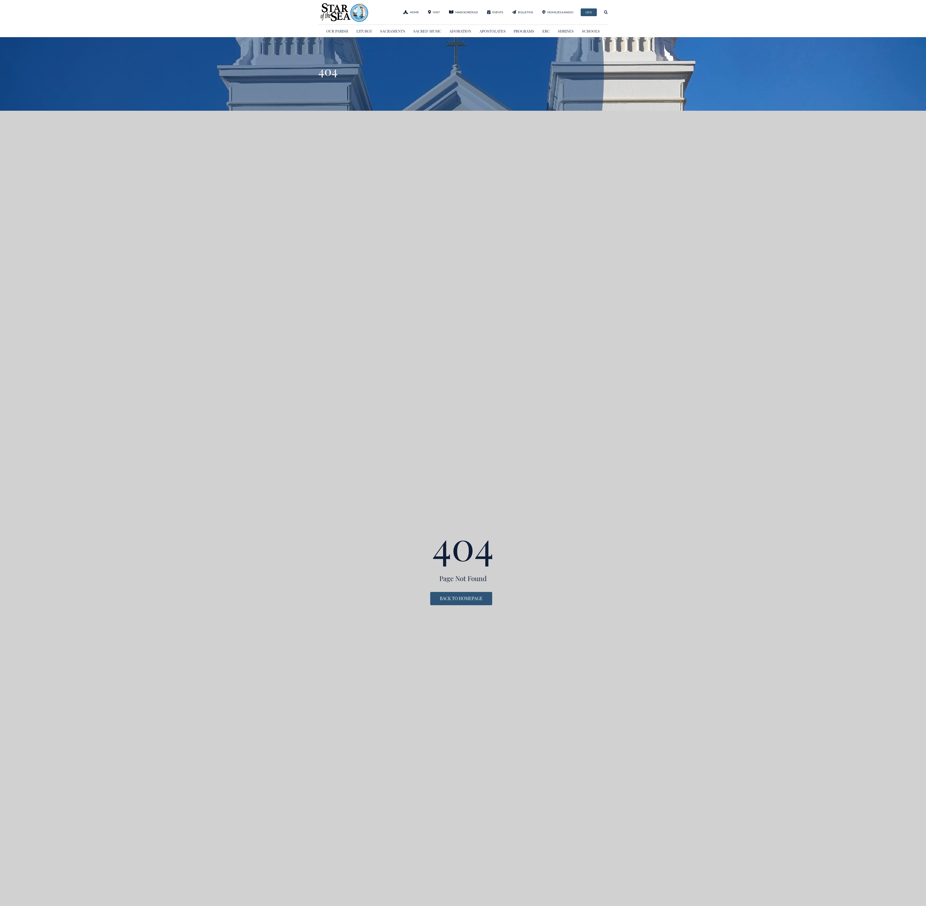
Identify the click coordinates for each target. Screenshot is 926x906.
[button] (606, 12)
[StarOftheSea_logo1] (345, 4)
